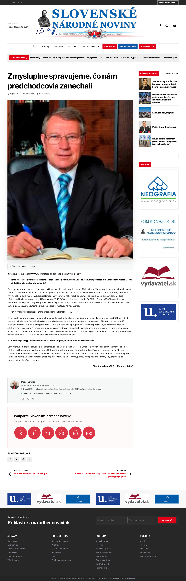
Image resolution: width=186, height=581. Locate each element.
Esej (54, 556)
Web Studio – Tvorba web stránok (124, 578)
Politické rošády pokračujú (164, 127)
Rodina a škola (102, 568)
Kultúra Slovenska (104, 552)
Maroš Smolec (28, 382)
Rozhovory (30, 94)
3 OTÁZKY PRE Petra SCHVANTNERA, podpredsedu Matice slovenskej (121, 58)
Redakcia (58, 46)
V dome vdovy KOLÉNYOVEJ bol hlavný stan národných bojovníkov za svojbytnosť (53, 58)
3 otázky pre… (102, 541)
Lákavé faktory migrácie (163, 113)
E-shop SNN (109, 47)
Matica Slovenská (168, 3)
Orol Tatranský (102, 564)
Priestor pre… (102, 545)
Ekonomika (12, 545)
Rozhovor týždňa (103, 549)
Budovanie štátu (103, 560)
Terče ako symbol (161, 58)
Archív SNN (73, 46)
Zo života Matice (14, 556)
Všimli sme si (13, 560)
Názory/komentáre (60, 549)
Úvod (35, 46)
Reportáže (56, 552)
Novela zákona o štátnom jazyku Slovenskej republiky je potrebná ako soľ (164, 141)
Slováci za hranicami (16, 549)
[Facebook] (33, 399)
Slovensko (12, 541)
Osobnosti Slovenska (61, 560)
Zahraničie (12, 552)
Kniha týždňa (101, 556)
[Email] (23, 399)
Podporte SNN (147, 47)
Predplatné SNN (128, 47)
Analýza (55, 545)
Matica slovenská (91, 46)
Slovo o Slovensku (60, 541)
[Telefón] (28, 399)
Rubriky (45, 46)
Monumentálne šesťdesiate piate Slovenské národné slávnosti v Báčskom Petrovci (164, 98)
